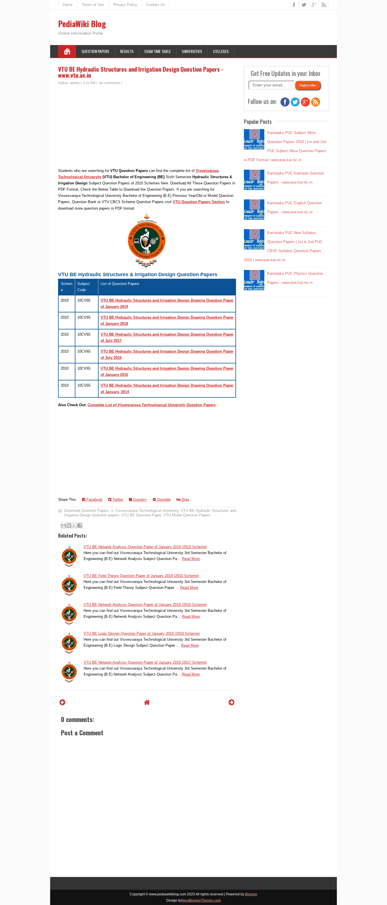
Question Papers (95, 51)
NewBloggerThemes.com (201, 900)
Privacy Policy (125, 5)
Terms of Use (93, 5)
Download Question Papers (86, 510)
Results (126, 51)
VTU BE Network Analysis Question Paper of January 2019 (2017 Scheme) (145, 662)
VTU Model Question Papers (186, 515)
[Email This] (63, 525)
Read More (191, 559)
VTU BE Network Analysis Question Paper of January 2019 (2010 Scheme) (145, 604)
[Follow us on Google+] (305, 105)
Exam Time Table (157, 51)
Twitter (117, 499)
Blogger (251, 894)
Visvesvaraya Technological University (146, 510)
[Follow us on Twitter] (295, 105)
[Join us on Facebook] (285, 105)
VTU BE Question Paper (141, 515)
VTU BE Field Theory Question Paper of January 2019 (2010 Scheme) (141, 576)
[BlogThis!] (69, 525)
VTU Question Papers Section (199, 202)
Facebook (94, 499)
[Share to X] (74, 525)
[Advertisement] (147, 128)
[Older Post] (232, 702)
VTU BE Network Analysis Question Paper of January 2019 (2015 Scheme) (145, 547)
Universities (192, 51)
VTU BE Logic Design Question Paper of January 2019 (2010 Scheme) (142, 633)
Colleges (221, 51)
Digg (184, 499)
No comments (109, 83)
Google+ (139, 499)
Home (68, 5)
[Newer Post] (62, 702)
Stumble (163, 499)
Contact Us (155, 5)
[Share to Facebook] (79, 525)
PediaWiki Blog (82, 23)
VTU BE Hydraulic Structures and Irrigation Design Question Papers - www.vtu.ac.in (140, 72)
